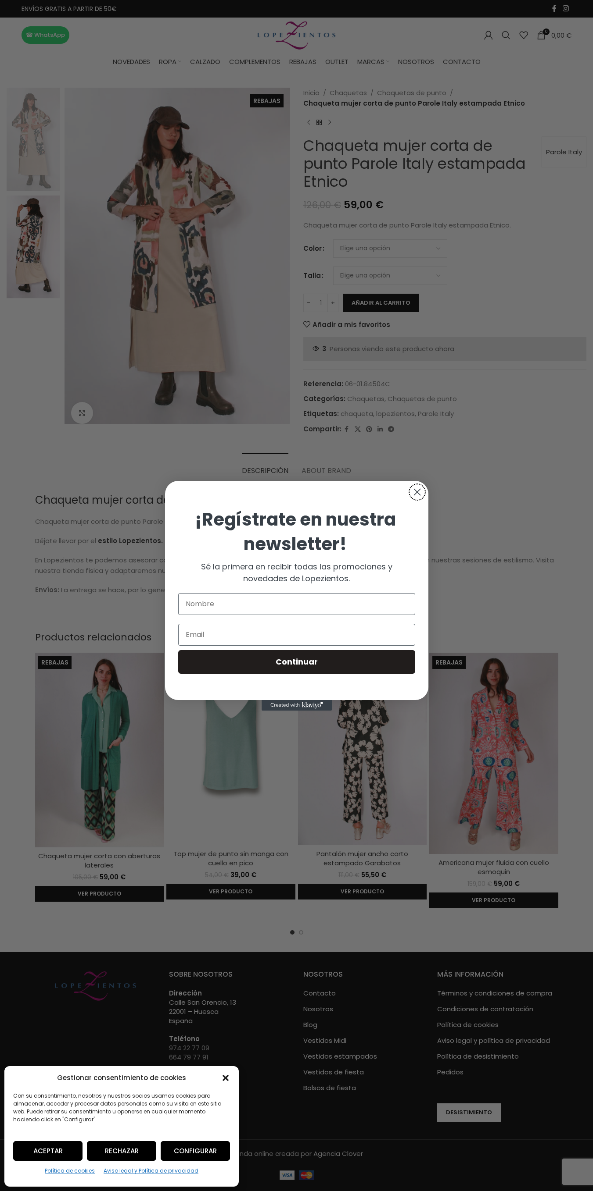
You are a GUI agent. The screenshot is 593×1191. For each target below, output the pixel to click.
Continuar (297, 661)
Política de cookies (70, 1170)
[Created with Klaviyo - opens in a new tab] (297, 705)
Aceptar (48, 1150)
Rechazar (122, 1150)
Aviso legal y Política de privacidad (151, 1170)
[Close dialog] (417, 492)
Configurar (195, 1150)
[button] (225, 1078)
